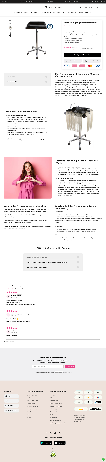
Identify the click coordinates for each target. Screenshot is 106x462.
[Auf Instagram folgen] (50, 433)
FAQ (28, 414)
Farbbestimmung (32, 398)
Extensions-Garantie (32, 406)
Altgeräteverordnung (56, 403)
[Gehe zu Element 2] (10, 28)
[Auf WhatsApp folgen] (60, 433)
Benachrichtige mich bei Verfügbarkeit (82, 55)
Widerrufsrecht (54, 409)
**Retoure (53, 398)
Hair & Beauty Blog (32, 400)
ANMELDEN (70, 366)
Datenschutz (53, 412)
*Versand (52, 395)
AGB (51, 414)
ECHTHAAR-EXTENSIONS (22, 12)
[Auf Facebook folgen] (46, 433)
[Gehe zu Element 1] (10, 22)
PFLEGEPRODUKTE (59, 12)
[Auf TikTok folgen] (55, 433)
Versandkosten (90, 48)
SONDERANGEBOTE (85, 12)
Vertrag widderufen (55, 420)
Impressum (53, 417)
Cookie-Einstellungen (56, 406)
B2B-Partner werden (32, 409)
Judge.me (11, 341)
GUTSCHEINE (72, 12)
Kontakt (29, 417)
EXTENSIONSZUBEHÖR (41, 12)
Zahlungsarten (54, 400)
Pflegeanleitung (31, 403)
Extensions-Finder (32, 395)
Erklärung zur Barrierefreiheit (58, 423)
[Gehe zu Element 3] (10, 35)
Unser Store (30, 412)
